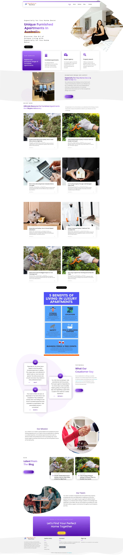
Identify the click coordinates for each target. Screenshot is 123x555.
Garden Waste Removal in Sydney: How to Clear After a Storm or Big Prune (62, 477)
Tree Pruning (82, 142)
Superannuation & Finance (84, 186)
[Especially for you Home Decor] (31, 4)
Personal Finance (43, 186)
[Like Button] (92, 236)
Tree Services (43, 142)
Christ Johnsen (37, 142)
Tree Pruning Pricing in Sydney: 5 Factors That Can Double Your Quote (88, 477)
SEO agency (69, 552)
